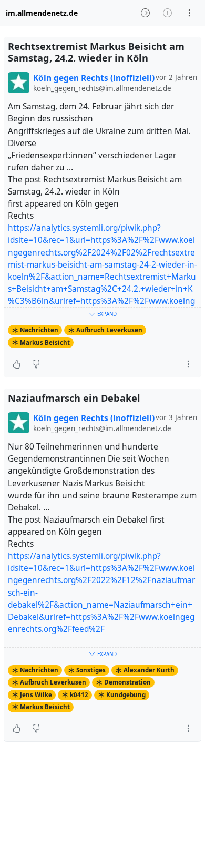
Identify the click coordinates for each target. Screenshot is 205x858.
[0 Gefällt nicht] (36, 364)
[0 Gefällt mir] (16, 364)
